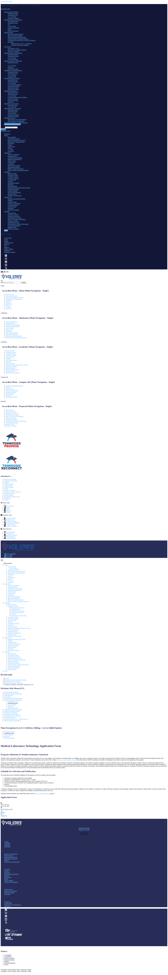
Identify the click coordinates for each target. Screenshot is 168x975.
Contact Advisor (10, 524)
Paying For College (11, 411)
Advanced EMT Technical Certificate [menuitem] (18, 39)
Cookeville (7, 843)
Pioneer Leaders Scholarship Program (16, 337)
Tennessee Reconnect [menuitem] (14, 222)
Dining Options (10, 394)
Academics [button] (4, 342)
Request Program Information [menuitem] (12, 124)
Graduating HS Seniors (10, 481)
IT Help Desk (8, 903)
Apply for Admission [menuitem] (13, 154)
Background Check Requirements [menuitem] (17, 119)
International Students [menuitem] (14, 167)
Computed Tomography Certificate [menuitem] (17, 97)
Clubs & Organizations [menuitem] (14, 203)
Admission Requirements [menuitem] (15, 159)
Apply (6, 671)
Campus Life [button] (4, 377)
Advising (8, 358)
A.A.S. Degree (12, 704)
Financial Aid (10, 533)
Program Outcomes (13, 708)
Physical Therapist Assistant (12, 711)
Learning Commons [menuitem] (13, 189)
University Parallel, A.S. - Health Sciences (16, 719)
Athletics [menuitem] (10, 200)
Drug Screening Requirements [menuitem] (16, 121)
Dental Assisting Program (11, 692)
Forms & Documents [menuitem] (13, 86)
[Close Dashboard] (2, 281)
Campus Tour (9, 329)
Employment (9, 304)
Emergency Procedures (10, 891)
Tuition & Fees (10, 410)
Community (7, 498)
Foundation (9, 300)
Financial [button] (3, 401)
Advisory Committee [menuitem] (13, 51)
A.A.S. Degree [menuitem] (12, 16)
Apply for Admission (11, 321)
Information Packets (9, 717)
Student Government (11, 397)
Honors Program (10, 363)
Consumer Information (12, 422)
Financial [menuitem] (6, 211)
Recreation (8, 395)
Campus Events (10, 389)
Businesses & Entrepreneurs (12, 496)
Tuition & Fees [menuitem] (12, 213)
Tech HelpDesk (10, 536)
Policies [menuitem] (10, 148)
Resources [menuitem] (10, 67)
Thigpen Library (10, 371)
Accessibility (7, 955)
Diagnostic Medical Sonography (13, 693)
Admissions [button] (4, 313)
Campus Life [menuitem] (7, 197)
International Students (12, 334)
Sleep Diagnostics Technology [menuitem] (12, 108)
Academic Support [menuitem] (13, 205)
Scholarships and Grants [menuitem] (14, 218)
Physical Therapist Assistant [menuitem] (12, 78)
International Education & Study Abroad (17, 365)
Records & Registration (12, 369)
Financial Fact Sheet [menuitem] (13, 89)
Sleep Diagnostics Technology (12, 716)
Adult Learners (10, 328)
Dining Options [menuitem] (12, 206)
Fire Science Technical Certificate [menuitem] (17, 50)
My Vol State (7, 238)
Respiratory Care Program (11, 714)
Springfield (7, 846)
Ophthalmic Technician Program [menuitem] (13, 70)
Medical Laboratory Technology (13, 700)
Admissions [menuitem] (7, 153)
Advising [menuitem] (10, 181)
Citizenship (9, 331)
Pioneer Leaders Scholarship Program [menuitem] (18, 170)
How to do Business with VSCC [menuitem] (17, 140)
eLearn (6, 239)
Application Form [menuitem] (13, 15)
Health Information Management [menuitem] (13, 53)
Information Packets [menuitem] (9, 118)
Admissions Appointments (13, 325)
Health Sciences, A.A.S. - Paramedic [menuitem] (21, 43)
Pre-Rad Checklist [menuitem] (13, 99)
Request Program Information (12, 720)
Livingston (7, 845)
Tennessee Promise (11, 418)
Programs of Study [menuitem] (13, 175)
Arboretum (14, 568)
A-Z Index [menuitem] (11, 149)
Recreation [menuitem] (11, 208)
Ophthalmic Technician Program (13, 709)
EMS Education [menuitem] (8, 32)
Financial (6, 652)
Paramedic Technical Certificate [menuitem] (20, 45)
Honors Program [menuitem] (12, 186)
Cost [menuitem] (9, 24)
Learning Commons (11, 366)
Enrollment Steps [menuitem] (12, 156)
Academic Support (11, 392)
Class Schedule (10, 357)
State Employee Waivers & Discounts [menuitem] (18, 224)
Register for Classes (11, 521)
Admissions (7, 584)
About (6, 565)
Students (6, 247)
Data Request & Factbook (11, 874)
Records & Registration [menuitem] (14, 192)
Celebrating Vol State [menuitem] (13, 138)
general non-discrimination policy (66, 760)
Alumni (8, 302)
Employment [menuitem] (11, 146)
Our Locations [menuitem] (12, 137)
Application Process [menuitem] (13, 56)
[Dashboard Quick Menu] (5, 272)
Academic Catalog (11, 354)
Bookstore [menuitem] (10, 184)
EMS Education (8, 695)
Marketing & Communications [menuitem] (16, 142)
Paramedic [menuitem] (10, 42)
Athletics (8, 387)
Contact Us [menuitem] (11, 151)
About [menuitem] (6, 135)
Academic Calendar (11, 355)
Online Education (10, 368)
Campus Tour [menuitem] (11, 162)
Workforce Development (12, 372)
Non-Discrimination (9, 963)
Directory (6, 244)
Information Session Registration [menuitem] (17, 37)
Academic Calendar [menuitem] (13, 178)
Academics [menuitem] (7, 172)
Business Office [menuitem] (12, 227)
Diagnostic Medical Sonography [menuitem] (13, 20)
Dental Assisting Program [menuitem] (11, 12)
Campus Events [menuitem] (12, 202)
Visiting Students (9, 487)
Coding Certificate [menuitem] (13, 59)
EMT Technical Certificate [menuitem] (15, 35)
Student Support (10, 532)
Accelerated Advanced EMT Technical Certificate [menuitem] (21, 40)
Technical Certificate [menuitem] (13, 18)
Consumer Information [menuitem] (14, 225)
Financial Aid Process (12, 413)
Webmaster (7, 906)
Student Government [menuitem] (13, 210)
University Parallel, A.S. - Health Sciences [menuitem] (16, 122)
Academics (7, 603)
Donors (6, 500)
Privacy (6, 964)
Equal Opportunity (9, 959)
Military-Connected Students (13, 336)
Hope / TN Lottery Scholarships (14, 416)
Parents (6, 488)
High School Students (10, 479)
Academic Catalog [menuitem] (13, 176)
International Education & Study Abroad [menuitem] (19, 187)
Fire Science (7, 697)
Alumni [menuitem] (10, 145)
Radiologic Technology (10, 712)
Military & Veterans (9, 490)
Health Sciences (15, 609)
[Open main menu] (2, 560)
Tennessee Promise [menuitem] (13, 221)
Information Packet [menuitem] (13, 13)
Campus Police (8, 889)
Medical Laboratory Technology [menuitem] (13, 61)
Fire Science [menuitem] (7, 46)
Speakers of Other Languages (12, 492)
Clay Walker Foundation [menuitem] (14, 84)
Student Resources (11, 538)
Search (2, 127)
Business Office (10, 424)
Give (5, 246)
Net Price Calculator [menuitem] (13, 229)
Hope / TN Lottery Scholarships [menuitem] (16, 219)
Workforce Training (9, 252)
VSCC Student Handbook (42, 793)
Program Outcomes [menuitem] (13, 31)
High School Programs (12, 332)
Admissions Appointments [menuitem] (15, 157)
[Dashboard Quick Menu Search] (7, 272)
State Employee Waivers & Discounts (16, 421)
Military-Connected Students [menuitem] (16, 168)
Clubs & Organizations (12, 390)
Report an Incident (9, 892)
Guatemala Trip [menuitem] (12, 77)
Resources (10, 706)
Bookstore (8, 361)
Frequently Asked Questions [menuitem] (15, 34)
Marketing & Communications (14, 299)
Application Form (13, 703)
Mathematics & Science (17, 612)
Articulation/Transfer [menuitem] (13, 183)
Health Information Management (13, 698)
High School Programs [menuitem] (14, 165)
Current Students (8, 484)
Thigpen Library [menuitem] (12, 194)
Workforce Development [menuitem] (14, 195)
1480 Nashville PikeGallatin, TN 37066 (84, 828)
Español (6, 961)
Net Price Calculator (11, 426)
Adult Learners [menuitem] (12, 161)
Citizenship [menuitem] (11, 164)
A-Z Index (8, 307)
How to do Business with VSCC (15, 297)
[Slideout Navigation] (2, 272)
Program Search (8, 242)
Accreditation (8, 956)
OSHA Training (8, 249)
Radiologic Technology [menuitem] (10, 91)
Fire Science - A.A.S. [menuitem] (14, 48)
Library (6, 241)
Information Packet (13, 701)
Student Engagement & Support (14, 386)
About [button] (2, 285)
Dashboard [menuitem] (7, 134)
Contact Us (9, 308)
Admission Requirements (12, 326)
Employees (7, 250)
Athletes (6, 482)
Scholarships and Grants (12, 415)
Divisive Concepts (9, 958)
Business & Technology (17, 607)
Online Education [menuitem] (12, 191)
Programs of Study (11, 352)
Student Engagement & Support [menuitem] (16, 199)
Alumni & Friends (9, 493)
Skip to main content (6, 1)
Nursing (13, 614)
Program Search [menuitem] (12, 173)
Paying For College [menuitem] (13, 214)
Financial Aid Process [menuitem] (14, 216)
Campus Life (7, 637)
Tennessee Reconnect (11, 419)
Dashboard (9, 563)
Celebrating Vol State (11, 296)
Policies (8, 305)
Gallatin (6, 842)
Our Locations (9, 294)
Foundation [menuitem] (11, 143)
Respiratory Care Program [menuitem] (11, 103)
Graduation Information (12, 523)
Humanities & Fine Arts (17, 611)
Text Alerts (7, 894)
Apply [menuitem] (6, 230)
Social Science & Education (19, 615)
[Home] (18, 551)
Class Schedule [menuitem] (12, 180)
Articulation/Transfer (11, 360)
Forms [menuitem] (9, 29)
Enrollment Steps (10, 323)
